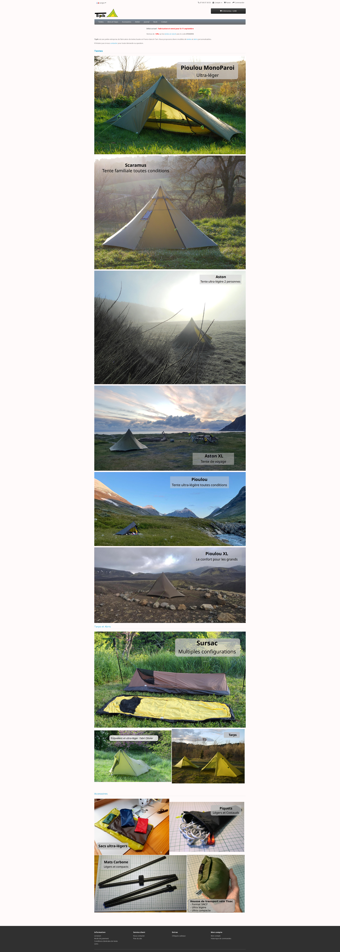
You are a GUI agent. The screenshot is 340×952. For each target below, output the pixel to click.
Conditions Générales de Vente (106, 941)
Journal (146, 22)
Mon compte (215, 936)
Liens (96, 944)
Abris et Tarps (112, 22)
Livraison (97, 936)
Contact (164, 22)
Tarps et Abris (102, 626)
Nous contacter (139, 936)
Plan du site (137, 938)
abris (196, 39)
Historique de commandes (221, 938)
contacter (113, 43)
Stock (155, 22)
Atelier (137, 22)
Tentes (100, 22)
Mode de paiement (101, 938)
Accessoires (126, 22)
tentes (189, 39)
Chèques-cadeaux (179, 936)
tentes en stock (170, 34)
